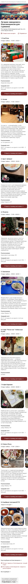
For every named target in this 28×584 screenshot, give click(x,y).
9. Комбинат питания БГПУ (10, 502)
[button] (22, 33)
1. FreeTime (5, 38)
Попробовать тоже (9, 581)
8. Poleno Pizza (6, 444)
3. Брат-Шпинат (6, 159)
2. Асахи (4, 99)
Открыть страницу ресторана (13, 93)
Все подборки (5, 571)
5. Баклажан (5, 271)
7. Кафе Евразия (6, 384)
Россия (6, 1)
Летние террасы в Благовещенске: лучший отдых (15, 563)
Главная (2, 1)
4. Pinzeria (4, 212)
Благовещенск (12, 1)
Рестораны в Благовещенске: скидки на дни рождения (14, 567)
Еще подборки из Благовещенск (10, 560)
